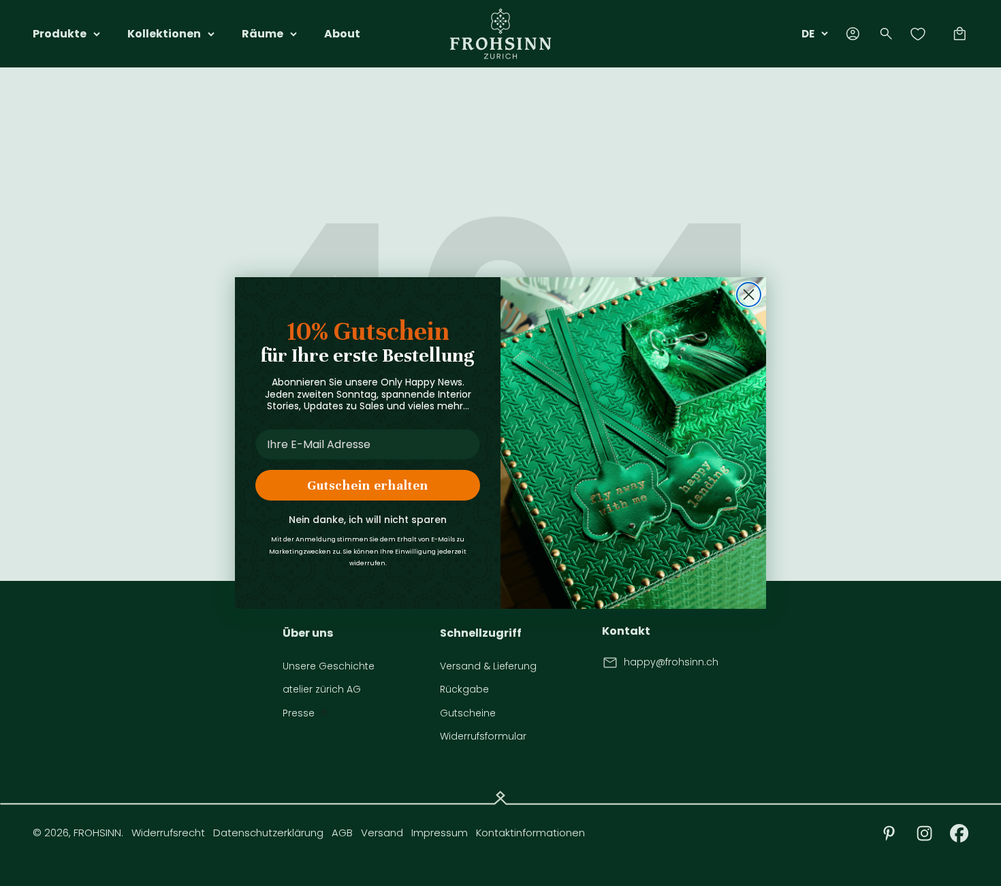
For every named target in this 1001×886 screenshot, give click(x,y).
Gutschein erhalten (367, 485)
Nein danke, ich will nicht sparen (368, 519)
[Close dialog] (749, 294)
